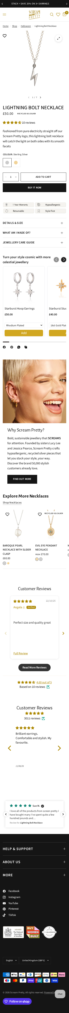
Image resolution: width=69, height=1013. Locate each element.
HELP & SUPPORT (18, 849)
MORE (8, 875)
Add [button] (24, 333)
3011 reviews (32, 718)
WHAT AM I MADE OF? (17, 233)
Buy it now (34, 188)
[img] (22, 601)
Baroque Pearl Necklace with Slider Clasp (17, 550)
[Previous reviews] (5, 814)
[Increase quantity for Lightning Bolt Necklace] (16, 177)
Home (5, 26)
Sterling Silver (7, 162)
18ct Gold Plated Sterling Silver (15, 162)
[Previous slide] (6, 633)
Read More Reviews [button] (34, 667)
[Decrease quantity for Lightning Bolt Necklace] (5, 177)
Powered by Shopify (54, 992)
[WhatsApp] (19, 347)
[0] (63, 14)
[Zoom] (58, 38)
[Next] (40, 97)
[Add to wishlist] (4, 36)
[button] (12, 123)
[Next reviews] (63, 814)
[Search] (52, 14)
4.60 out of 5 (44, 682)
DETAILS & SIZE (13, 223)
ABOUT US (11, 862)
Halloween (26, 26)
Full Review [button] (20, 653)
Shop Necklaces (12, 502)
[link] (24, 285)
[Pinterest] (12, 347)
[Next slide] (63, 633)
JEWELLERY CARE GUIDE (19, 242)
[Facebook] (5, 347)
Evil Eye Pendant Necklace (46, 548)
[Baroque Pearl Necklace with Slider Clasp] (18, 525)
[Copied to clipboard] (26, 347)
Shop (14, 26)
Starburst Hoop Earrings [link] (20, 309)
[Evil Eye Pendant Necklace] (50, 525)
